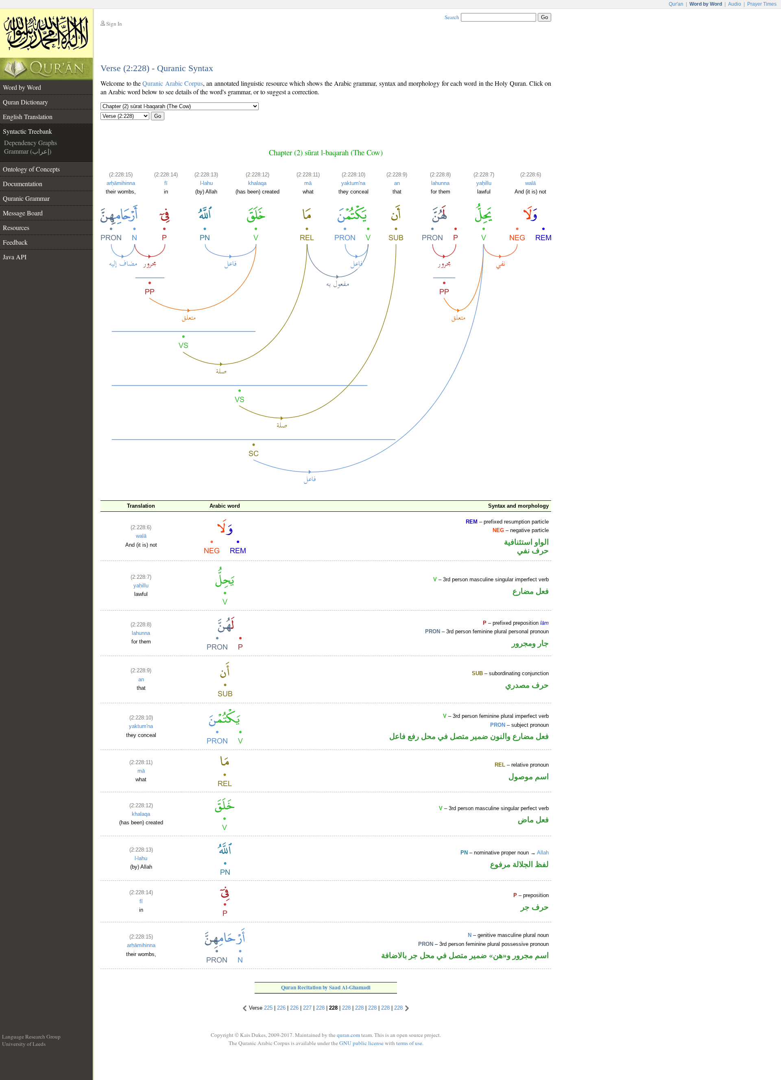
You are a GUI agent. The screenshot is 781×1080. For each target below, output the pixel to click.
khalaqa (257, 183)
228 (320, 1008)
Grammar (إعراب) (27, 151)
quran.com (348, 1035)
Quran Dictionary (25, 102)
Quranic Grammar (26, 198)
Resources (16, 227)
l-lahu (206, 183)
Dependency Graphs (30, 142)
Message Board (23, 213)
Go (157, 116)
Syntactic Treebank (27, 131)
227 (307, 1008)
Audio (734, 4)
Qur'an (676, 4)
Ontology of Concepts (31, 169)
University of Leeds (24, 1043)
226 (281, 1008)
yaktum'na (353, 183)
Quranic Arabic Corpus (172, 83)
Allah (543, 853)
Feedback (15, 242)
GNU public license (361, 1043)
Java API (14, 256)
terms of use (409, 1043)
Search (452, 17)
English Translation (27, 116)
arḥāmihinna (121, 183)
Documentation (22, 183)
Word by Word (22, 87)
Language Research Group (31, 1036)
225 (268, 1008)
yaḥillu (483, 183)
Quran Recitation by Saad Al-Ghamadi (326, 987)
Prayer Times (762, 4)
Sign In (114, 23)
